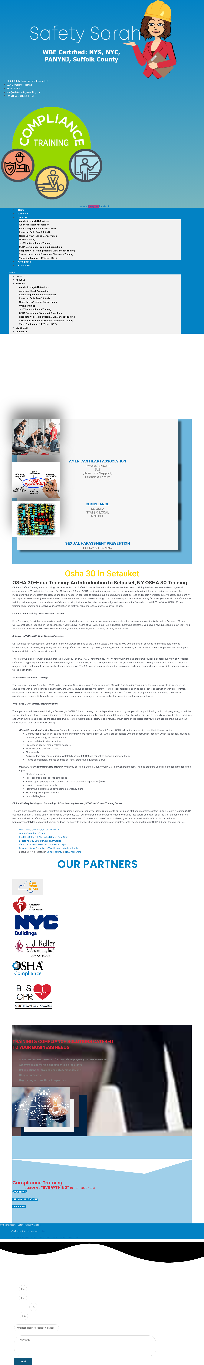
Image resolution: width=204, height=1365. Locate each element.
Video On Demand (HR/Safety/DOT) (38, 258)
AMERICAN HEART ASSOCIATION (97, 461)
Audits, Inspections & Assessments (37, 228)
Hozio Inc (41, 1231)
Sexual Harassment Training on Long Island (30, 1237)
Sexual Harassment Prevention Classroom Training (46, 254)
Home (19, 276)
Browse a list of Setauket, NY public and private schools (48, 848)
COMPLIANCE (97, 504)
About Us (20, 279)
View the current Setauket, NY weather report (43, 844)
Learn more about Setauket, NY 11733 (39, 829)
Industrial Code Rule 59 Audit (34, 232)
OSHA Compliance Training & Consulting (40, 247)
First (16, 1289)
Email (17, 1316)
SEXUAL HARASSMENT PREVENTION (97, 543)
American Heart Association (34, 224)
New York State (73, 851)
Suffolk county (54, 851)
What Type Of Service (24, 1322)
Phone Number (21, 1307)
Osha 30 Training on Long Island (64, 1237)
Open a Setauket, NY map (32, 833)
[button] (95, 272)
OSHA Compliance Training (36, 243)
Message (18, 1333)
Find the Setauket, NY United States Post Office (44, 837)
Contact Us (24, 265)
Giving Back (22, 328)
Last (16, 1298)
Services (22, 217)
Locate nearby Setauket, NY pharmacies (40, 840)
